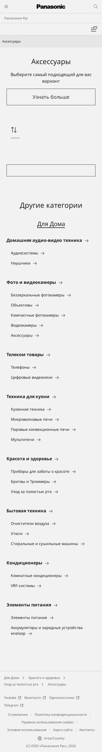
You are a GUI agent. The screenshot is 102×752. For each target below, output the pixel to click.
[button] (51, 97)
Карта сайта (63, 729)
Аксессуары (57, 684)
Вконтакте (32, 697)
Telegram (11, 705)
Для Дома (51, 223)
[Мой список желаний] (94, 29)
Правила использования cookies (47, 722)
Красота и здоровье (44, 677)
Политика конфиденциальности (61, 714)
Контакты (87, 729)
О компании (18, 714)
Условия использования (27, 729)
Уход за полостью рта (21, 684)
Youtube (10, 697)
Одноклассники (62, 697)
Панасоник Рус (16, 18)
